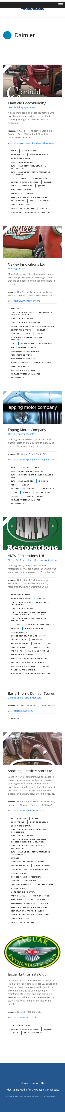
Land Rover (47, 489)
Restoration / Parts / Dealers (27, 662)
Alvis (13, 151)
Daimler (48, 182)
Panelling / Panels (21, 189)
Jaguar (42, 186)
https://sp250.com (23, 710)
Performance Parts (21, 355)
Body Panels (17, 155)
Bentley (15, 309)
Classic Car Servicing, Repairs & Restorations (28, 167)
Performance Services (23, 359)
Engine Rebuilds (34, 628)
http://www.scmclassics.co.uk (29, 810)
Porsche (15, 496)
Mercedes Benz (44, 492)
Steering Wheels (20, 366)
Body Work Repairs (21, 158)
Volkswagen (17, 378)
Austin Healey (18, 818)
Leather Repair (45, 884)
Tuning (45, 666)
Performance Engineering (25, 351)
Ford (13, 186)
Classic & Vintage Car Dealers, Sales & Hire (32, 476)
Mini (13, 344)
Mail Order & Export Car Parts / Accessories (28, 338)
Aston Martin (29, 151)
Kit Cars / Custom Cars (23, 489)
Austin (25, 467)
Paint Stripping (41, 647)
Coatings (16, 624)
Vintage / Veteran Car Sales (26, 374)
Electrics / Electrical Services (28, 862)
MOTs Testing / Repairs (23, 892)
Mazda (26, 492)
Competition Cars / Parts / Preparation (32, 326)
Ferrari (15, 334)
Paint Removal (19, 647)
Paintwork (17, 651)
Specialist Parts (43, 362)
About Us (38, 1083)
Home (24, 1083)
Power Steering (19, 362)
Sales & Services (35, 496)
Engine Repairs (19, 632)
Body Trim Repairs (40, 155)
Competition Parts (21, 330)
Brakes (41, 598)
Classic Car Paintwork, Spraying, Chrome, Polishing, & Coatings (29, 613)
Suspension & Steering (23, 370)
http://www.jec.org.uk (25, 1017)
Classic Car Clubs (20, 1025)
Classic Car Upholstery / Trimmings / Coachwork (31, 173)
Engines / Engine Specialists (26, 877)
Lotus (14, 492)
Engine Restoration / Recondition (29, 636)
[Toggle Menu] (60, 4)
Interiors (27, 186)
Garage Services (19, 643)
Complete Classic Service (24, 182)
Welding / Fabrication (23, 670)
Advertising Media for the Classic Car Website (32, 1089)
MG (49, 643)
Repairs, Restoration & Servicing (29, 197)
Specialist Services (40, 201)
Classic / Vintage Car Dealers (27, 471)
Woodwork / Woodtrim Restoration (30, 212)
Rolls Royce (17, 201)
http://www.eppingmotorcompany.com (34, 459)
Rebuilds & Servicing (22, 193)
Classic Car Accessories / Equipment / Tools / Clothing (31, 313)
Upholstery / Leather (23, 208)
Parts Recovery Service (23, 347)
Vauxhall (46, 208)
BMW (37, 467)
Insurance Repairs (21, 884)
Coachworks (40, 178)
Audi (13, 467)
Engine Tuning (18, 640)
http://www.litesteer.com (27, 300)
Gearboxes (30, 881)
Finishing (37, 640)
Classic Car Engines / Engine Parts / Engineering (30, 603)
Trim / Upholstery (21, 205)
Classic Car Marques (22, 162)
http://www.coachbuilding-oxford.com (34, 142)
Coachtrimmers (19, 178)
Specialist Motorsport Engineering (30, 915)
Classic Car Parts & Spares (25, 322)
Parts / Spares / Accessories (36, 344)
